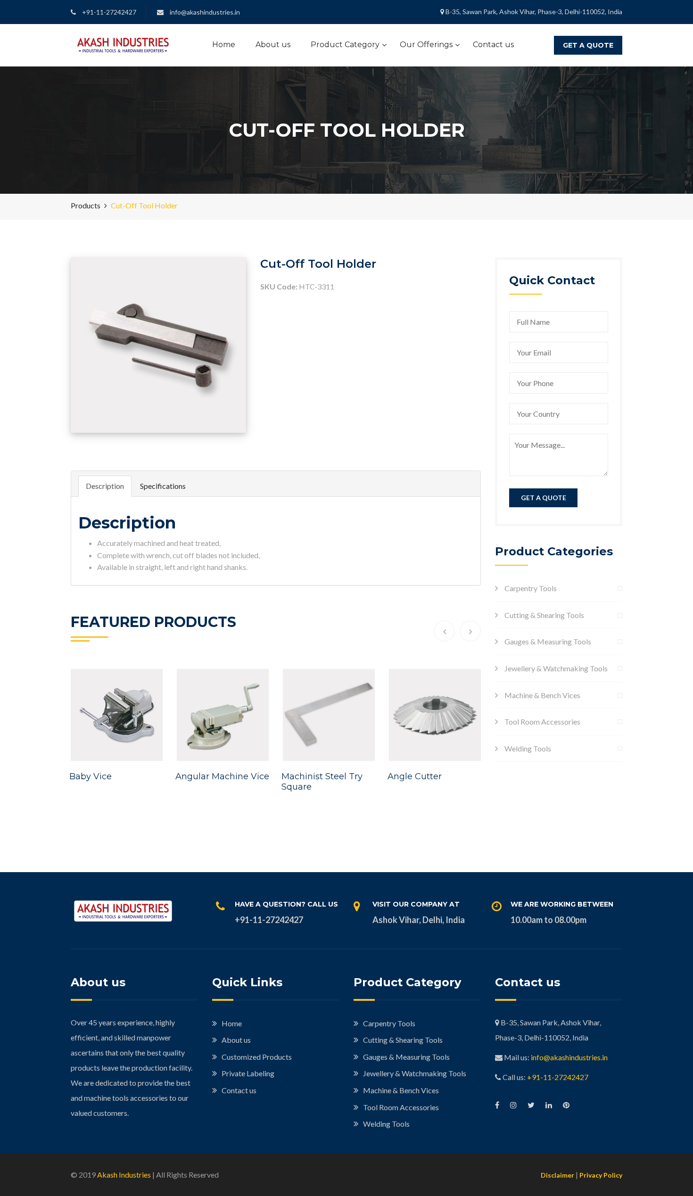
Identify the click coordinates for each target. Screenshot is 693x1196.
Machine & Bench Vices (542, 695)
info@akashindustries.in (569, 1057)
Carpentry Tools (530, 588)
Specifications (163, 485)
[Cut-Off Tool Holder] (158, 343)
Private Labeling (248, 1073)
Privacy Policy (600, 1175)
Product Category (345, 44)
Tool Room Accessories (542, 721)
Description (105, 485)
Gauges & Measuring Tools (547, 641)
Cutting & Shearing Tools (544, 614)
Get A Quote (588, 45)
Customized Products (257, 1056)
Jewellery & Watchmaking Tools (556, 668)
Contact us (493, 44)
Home (223, 44)
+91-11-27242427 (557, 1076)
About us (273, 44)
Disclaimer (557, 1175)
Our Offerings (426, 44)
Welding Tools (527, 748)
